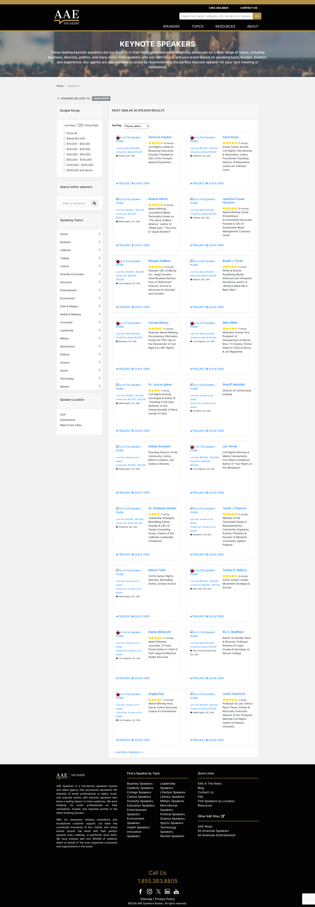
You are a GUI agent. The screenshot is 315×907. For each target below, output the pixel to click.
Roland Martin (158, 199)
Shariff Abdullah (234, 384)
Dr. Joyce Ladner (160, 384)
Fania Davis (231, 137)
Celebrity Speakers (140, 788)
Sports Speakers (171, 823)
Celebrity (65, 250)
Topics (197, 26)
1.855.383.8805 (218, 7)
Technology (67, 378)
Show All (71, 133)
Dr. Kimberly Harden (162, 508)
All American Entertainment (217, 835)
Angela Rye (156, 694)
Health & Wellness (70, 314)
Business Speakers (140, 783)
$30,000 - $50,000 (78, 154)
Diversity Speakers (140, 801)
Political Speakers (172, 814)
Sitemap (146, 899)
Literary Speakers (172, 796)
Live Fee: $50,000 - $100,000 (204, 457)
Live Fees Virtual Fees (81, 125)
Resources (225, 26)
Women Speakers (172, 836)
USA (62, 414)
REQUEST (125, 183)
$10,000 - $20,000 (78, 143)
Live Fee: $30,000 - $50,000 (130, 272)
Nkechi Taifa (157, 570)
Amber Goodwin (159, 446)
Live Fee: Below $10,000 (128, 148)
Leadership (66, 330)
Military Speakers (172, 801)
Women (64, 386)
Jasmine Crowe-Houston (234, 200)
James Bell (100, 98)
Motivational (67, 346)
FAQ (200, 796)
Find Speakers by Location (216, 801)
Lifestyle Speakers (173, 792)
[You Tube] (176, 894)
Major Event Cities (70, 425)
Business (65, 242)
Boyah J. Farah (233, 261)
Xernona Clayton (160, 137)
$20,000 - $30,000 (78, 149)
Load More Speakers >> (129, 752)
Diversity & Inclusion (72, 274)
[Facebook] (141, 894)
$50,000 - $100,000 (79, 159)
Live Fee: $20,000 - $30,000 (130, 210)
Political (64, 354)
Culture (64, 266)
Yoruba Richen (158, 322)
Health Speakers (138, 827)
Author (64, 234)
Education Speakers (141, 805)
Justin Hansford (234, 694)
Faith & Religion (69, 306)
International (67, 419)
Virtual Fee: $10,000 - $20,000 (131, 399)
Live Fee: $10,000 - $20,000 (204, 148)
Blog (201, 788)
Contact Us (248, 7)
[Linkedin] (167, 894)
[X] (158, 894)
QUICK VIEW (141, 183)
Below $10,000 (75, 138)
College (64, 258)
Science (65, 362)
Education (66, 282)
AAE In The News (209, 783)
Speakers (171, 26)
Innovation (66, 322)
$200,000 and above (79, 170)
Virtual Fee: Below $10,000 (129, 152)
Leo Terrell (230, 446)
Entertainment (68, 290)
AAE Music (205, 826)
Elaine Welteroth (159, 632)
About (253, 26)
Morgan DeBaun (159, 261)
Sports (64, 370)
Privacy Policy (165, 899)
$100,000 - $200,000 (79, 164)
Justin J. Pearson (235, 508)
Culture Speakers (139, 796)
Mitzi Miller (230, 322)
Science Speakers (172, 818)
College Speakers (139, 792)
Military (64, 338)
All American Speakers (213, 831)
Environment (67, 298)
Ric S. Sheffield (233, 632)
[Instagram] (149, 894)
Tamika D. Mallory (235, 570)
